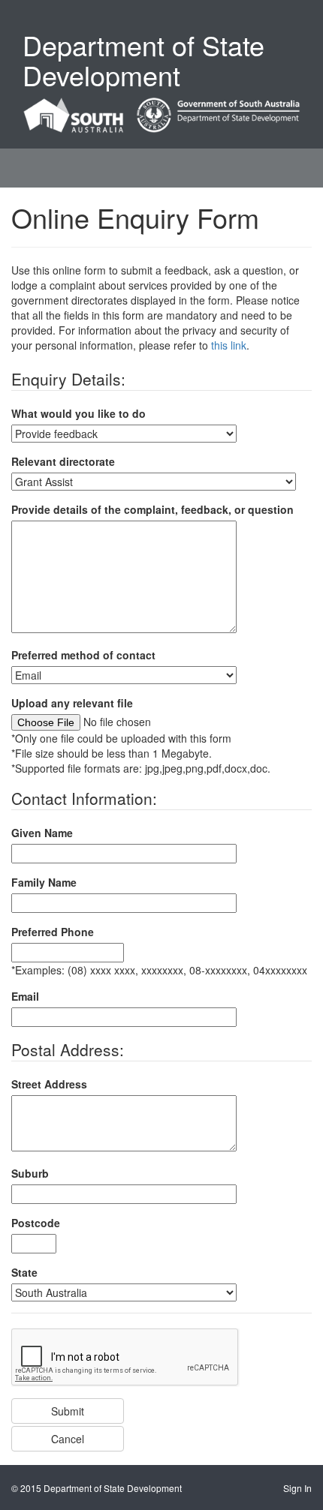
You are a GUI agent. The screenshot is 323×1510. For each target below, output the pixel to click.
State (24, 1272)
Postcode (35, 1222)
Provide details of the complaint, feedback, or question (152, 509)
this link (228, 345)
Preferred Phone (52, 931)
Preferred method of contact (83, 654)
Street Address (49, 1083)
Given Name (42, 832)
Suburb (30, 1173)
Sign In (297, 1487)
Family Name (44, 882)
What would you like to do (78, 413)
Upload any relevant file (72, 702)
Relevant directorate (63, 461)
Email (25, 996)
